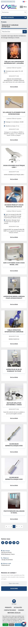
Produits (8, 607)
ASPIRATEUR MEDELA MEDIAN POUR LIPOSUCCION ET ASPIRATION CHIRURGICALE (14, 298)
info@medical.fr (5, 565)
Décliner (11, 624)
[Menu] (21, 7)
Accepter (5, 624)
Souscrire (14, 588)
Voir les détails (14, 86)
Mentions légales (14, 612)
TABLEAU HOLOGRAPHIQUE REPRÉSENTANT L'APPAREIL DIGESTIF (14, 63)
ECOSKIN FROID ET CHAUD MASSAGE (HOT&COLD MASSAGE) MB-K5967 (14, 206)
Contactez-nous (10, 610)
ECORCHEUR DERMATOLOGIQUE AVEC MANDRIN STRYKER (14, 479)
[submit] (25, 12)
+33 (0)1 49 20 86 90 (7, 559)
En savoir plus (19, 624)
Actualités (18, 607)
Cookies (21, 610)
